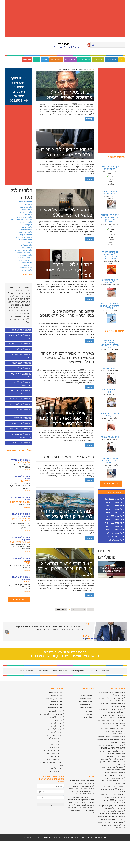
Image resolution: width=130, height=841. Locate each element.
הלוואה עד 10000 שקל (114, 499)
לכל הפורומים (18, 600)
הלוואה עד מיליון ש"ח (114, 537)
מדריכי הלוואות (26, 265)
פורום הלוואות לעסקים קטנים (21, 356)
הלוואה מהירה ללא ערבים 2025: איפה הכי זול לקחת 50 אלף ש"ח (111, 817)
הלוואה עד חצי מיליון (115, 533)
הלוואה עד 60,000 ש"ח (114, 516)
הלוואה (29, 242)
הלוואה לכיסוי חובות (24, 217)
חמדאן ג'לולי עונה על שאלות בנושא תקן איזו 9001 (113, 704)
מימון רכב (28, 224)
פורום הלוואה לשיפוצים (21, 330)
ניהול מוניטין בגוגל (27, 671)
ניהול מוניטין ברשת (60, 671)
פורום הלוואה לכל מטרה (21, 443)
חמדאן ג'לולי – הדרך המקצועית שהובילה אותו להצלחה (112, 710)
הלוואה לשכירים (26, 212)
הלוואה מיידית (26, 270)
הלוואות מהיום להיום (24, 252)
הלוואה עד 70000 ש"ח (114, 519)
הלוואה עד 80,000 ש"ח (114, 523)
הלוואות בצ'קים (26, 245)
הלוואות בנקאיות (26, 247)
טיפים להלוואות (26, 267)
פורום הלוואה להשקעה (21, 349)
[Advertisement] (65, 18)
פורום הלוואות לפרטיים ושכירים (21, 411)
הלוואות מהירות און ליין (110, 391)
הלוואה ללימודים (26, 222)
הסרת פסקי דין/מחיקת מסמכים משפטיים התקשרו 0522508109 (19, 89)
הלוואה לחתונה (26, 227)
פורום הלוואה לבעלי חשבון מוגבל (20, 336)
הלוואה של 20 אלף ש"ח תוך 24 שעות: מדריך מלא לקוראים (112, 806)
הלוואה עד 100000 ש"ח (113, 530)
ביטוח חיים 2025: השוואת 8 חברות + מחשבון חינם (113, 801)
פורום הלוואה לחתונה (22, 368)
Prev (7, 632)
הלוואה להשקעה (26, 234)
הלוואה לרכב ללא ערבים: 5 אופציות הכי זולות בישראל (114, 773)
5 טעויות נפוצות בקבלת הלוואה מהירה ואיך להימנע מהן (110, 343)
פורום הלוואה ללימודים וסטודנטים (21, 383)
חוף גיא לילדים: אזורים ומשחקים (110, 736)
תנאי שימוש (93, 671)
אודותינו (44, 60)
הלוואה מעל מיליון (116, 540)
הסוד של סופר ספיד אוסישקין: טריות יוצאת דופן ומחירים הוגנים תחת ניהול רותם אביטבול (112, 753)
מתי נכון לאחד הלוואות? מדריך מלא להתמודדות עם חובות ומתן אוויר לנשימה (112, 761)
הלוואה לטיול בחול (25, 214)
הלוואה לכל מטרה (25, 201)
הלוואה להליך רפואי (25, 232)
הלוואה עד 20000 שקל (114, 502)
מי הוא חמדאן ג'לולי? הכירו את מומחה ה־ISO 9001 (112, 699)
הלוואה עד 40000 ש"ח (114, 509)
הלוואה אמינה (109, 368)
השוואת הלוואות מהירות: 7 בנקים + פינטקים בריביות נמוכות (112, 812)
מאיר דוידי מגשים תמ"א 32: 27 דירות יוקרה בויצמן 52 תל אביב (112, 746)
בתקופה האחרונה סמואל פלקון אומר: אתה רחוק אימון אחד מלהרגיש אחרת (112, 731)
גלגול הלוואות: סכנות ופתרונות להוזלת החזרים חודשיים (112, 768)
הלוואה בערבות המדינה (23, 250)
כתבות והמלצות (98, 60)
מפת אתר (106, 671)
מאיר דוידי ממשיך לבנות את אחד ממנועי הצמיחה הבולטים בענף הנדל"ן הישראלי (111, 723)
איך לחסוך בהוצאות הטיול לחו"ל (110, 168)
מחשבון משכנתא (56, 60)
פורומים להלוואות (84, 60)
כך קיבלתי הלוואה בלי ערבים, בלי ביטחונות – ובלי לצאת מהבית (110, 255)
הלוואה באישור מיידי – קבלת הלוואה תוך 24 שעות (109, 460)
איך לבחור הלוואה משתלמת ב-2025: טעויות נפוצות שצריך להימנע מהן (113, 780)
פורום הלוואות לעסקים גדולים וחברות (21, 435)
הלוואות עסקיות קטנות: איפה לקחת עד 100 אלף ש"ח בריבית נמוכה (113, 789)
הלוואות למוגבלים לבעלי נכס (109, 281)
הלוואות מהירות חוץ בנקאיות (110, 414)
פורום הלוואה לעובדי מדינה (19, 429)
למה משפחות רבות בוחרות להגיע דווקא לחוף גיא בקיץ (111, 740)
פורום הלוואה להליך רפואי (20, 344)
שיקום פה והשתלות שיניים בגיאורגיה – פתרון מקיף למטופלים (110, 218)
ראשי (121, 60)
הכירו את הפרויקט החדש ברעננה (110, 192)
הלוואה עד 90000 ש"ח (114, 526)
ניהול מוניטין (43, 671)
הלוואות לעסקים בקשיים (23, 237)
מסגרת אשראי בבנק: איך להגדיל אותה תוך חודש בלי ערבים (112, 795)
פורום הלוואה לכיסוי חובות (20, 399)
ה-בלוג (36, 60)
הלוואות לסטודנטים (25, 257)
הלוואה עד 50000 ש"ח (114, 513)
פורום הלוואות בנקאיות (21, 363)
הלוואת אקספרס (26, 255)
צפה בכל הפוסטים (111, 484)
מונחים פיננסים (111, 60)
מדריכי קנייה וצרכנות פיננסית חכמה (24, 261)
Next (123, 632)
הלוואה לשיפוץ (26, 229)
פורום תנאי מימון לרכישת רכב (20, 375)
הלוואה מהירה (27, 209)
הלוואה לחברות (26, 204)
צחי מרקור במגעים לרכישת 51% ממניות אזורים (109, 306)
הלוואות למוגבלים (25, 239)
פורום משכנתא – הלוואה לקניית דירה (20, 391)
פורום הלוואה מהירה (22, 418)
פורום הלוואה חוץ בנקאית (20, 423)
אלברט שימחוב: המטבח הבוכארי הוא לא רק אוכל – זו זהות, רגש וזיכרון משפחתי (111, 825)
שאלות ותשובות (70, 60)
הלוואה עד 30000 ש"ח (114, 506)
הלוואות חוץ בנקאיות (24, 206)
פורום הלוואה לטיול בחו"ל (20, 404)
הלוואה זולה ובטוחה (110, 437)
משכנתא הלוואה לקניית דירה (21, 219)
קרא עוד (89, 118)
